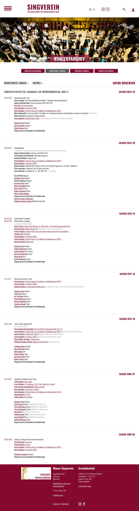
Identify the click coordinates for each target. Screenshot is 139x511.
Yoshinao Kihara (19, 346)
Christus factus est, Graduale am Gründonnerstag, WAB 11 (43, 110)
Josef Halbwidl (19, 417)
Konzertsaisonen (33, 70)
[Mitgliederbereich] (133, 10)
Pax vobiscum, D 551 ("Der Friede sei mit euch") (40, 384)
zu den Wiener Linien (84, 486)
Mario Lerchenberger (21, 254)
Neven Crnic (18, 256)
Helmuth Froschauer (21, 454)
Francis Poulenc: (19, 231)
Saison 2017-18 (127, 274)
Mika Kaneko (18, 351)
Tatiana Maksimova (20, 248)
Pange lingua (28, 381)
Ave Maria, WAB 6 (31, 108)
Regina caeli (29, 241)
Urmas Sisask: (19, 226)
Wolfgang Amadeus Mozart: (23, 341)
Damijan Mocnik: (19, 241)
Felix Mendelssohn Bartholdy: (24, 329)
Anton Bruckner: (19, 108)
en (93, 9)
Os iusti (28, 394)
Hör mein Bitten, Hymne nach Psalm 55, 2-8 (48, 329)
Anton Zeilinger (19, 125)
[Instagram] (103, 9)
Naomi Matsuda (19, 349)
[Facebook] (108, 9)
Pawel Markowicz (20, 259)
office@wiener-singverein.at (62, 483)
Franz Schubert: (19, 118)
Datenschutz (65, 503)
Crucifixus (27, 234)
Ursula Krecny (19, 404)
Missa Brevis (28, 397)
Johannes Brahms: (20, 286)
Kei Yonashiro (19, 296)
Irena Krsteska (19, 183)
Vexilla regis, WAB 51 (32, 334)
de (90, 9)
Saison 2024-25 (127, 92)
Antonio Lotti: (18, 234)
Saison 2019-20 (127, 143)
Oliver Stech (18, 188)
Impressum (56, 503)
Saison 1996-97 (127, 374)
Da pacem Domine (27, 105)
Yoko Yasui (18, 293)
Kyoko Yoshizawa (20, 191)
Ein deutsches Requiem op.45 (36, 286)
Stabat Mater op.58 (31, 228)
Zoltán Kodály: (19, 381)
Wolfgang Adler (19, 414)
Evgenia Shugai (19, 251)
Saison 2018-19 (127, 213)
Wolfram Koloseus (20, 419)
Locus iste (29, 442)
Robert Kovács (19, 128)
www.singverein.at (58, 486)
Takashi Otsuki (19, 354)
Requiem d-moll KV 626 (40, 341)
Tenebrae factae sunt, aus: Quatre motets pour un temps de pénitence (47, 231)
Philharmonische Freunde (22, 201)
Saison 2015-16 (127, 319)
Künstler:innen (106, 70)
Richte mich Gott (39, 386)
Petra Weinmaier (20, 406)
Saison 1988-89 (127, 434)
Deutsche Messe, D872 (32, 118)
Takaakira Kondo (19, 304)
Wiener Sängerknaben (21, 193)
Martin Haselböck (20, 185)
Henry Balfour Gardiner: (22, 339)
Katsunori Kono (19, 356)
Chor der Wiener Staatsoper (23, 198)
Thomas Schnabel (20, 301)
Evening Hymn (35, 339)
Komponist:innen (57, 70)
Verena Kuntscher (20, 409)
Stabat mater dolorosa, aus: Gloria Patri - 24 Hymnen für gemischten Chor (47, 226)
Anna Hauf (17, 412)
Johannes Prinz (19, 123)
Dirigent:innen (82, 70)
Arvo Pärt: (17, 105)
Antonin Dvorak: (19, 228)
